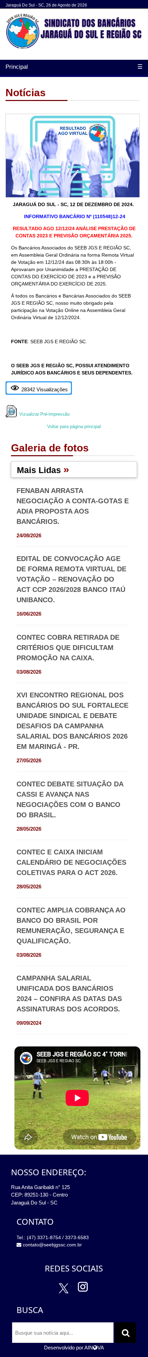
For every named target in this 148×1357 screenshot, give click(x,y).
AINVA (94, 1347)
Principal (17, 67)
